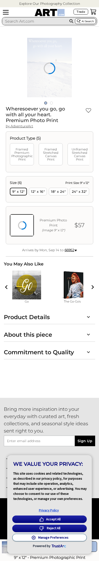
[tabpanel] (49, 210)
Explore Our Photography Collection (49, 3)
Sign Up (85, 441)
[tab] (22, 154)
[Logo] (50, 12)
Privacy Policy (49, 510)
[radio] (18, 191)
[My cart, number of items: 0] (93, 12)
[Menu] (6, 12)
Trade (81, 11)
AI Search (88, 21)
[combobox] (35, 21)
